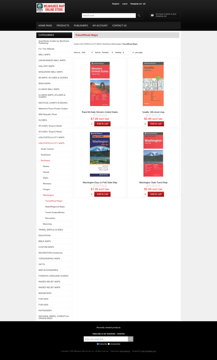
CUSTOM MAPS (46, 247)
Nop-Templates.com (149, 351)
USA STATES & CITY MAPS (91, 44)
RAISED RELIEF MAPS (49, 281)
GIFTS (42, 264)
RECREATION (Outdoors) (51, 253)
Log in (124, 4)
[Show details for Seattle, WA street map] (153, 84)
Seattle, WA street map (153, 112)
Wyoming (47, 224)
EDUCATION (44, 235)
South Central (47, 149)
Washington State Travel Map (153, 182)
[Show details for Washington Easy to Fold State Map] (100, 154)
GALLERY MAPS (46, 66)
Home (76, 44)
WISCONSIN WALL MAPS (51, 72)
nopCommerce (125, 351)
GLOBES (43, 120)
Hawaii (46, 172)
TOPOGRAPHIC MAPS (49, 258)
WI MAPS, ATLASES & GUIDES (53, 77)
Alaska (46, 166)
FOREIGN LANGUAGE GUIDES (53, 276)
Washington (116, 44)
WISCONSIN (44, 83)
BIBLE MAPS (45, 241)
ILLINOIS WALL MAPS (49, 89)
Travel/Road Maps (53, 201)
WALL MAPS (44, 54)
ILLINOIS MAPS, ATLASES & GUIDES (52, 96)
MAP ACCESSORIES (48, 270)
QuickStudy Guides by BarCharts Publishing (54, 42)
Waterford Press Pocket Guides (53, 108)
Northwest (107, 44)
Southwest (45, 155)
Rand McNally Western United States (100, 112)
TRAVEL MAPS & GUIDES (51, 230)
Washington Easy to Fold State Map (100, 182)
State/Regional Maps (55, 206)
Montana (47, 183)
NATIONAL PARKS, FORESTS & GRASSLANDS (54, 317)
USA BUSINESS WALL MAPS (52, 60)
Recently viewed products (108, 327)
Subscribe (103, 344)
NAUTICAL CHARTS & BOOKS (53, 103)
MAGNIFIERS (45, 293)
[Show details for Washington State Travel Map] (153, 154)
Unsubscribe (115, 344)
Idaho (45, 178)
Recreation (50, 218)
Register (115, 4)
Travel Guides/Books (55, 212)
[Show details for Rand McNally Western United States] (100, 84)
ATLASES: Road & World (50, 126)
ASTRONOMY (45, 310)
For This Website (46, 49)
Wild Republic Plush (48, 114)
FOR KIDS (43, 299)
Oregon (46, 189)
